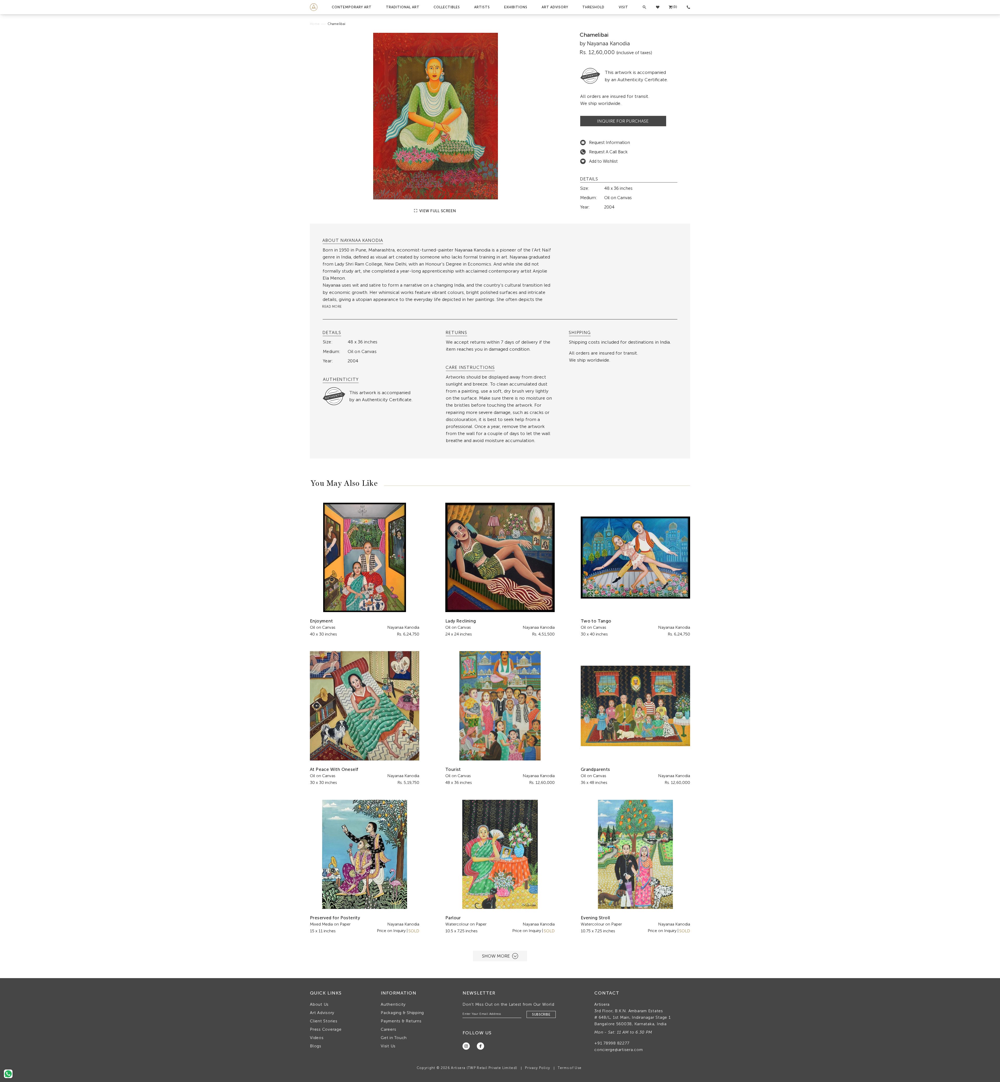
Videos (317, 1037)
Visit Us (388, 1045)
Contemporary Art (352, 7)
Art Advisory (555, 7)
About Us (319, 1004)
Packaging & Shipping (402, 1012)
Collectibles (447, 7)
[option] (435, 116)
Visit (623, 7)
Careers (388, 1029)
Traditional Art (403, 7)
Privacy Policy (537, 1068)
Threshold (593, 7)
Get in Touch (394, 1037)
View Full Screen (437, 211)
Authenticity (393, 1004)
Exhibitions (515, 7)
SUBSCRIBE (541, 1014)
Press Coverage (326, 1029)
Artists (482, 7)
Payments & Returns (401, 1020)
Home (315, 24)
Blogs (315, 1045)
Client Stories (324, 1020)
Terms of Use (570, 1068)
